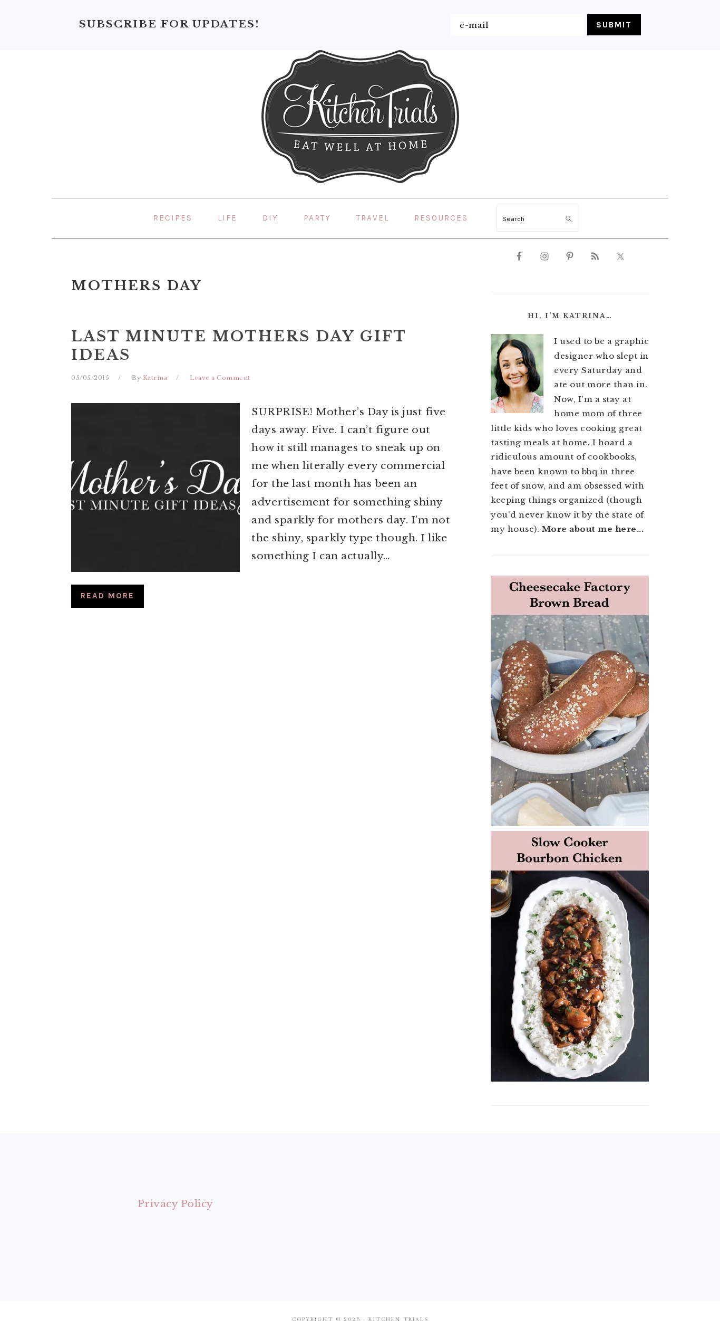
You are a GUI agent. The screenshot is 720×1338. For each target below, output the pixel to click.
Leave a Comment (220, 377)
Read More (107, 595)
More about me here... (593, 529)
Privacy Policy (175, 1204)
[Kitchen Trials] (360, 185)
